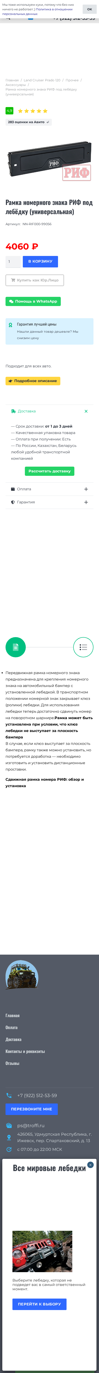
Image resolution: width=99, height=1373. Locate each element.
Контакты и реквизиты (25, 1051)
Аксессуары (16, 85)
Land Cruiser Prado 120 (42, 80)
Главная (12, 80)
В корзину (40, 261)
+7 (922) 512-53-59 (37, 1095)
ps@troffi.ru (30, 1125)
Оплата (11, 1027)
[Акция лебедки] (49, 1251)
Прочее (72, 80)
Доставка (13, 1039)
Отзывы (12, 1063)
